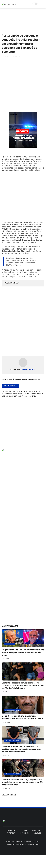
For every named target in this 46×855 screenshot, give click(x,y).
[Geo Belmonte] (9, 4)
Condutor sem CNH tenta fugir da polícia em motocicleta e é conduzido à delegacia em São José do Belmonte (22, 782)
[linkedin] (21, 351)
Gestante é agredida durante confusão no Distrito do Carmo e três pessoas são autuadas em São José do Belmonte (23, 685)
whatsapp (36, 830)
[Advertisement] (23, 87)
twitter (24, 830)
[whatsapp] (13, 351)
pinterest (11, 833)
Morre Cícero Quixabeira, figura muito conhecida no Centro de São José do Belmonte (22, 717)
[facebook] (4, 351)
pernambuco (9, 644)
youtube (37, 833)
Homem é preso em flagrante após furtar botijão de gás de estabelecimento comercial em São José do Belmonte (22, 749)
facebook (11, 830)
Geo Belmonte (17, 841)
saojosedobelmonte (13, 710)
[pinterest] (17, 351)
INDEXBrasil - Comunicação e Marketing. (23, 844)
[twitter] (8, 351)
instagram (24, 833)
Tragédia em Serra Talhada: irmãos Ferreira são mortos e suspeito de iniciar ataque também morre (23, 652)
